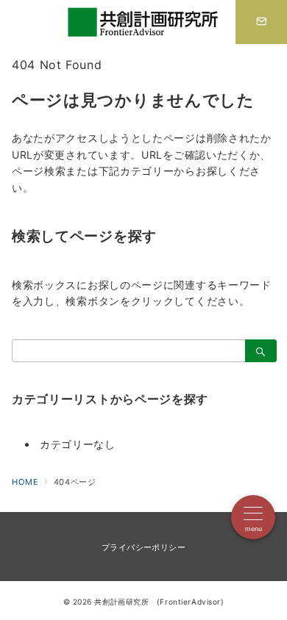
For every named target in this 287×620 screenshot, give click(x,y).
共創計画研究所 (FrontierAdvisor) (159, 601)
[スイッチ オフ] (261, 22)
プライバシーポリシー (143, 547)
